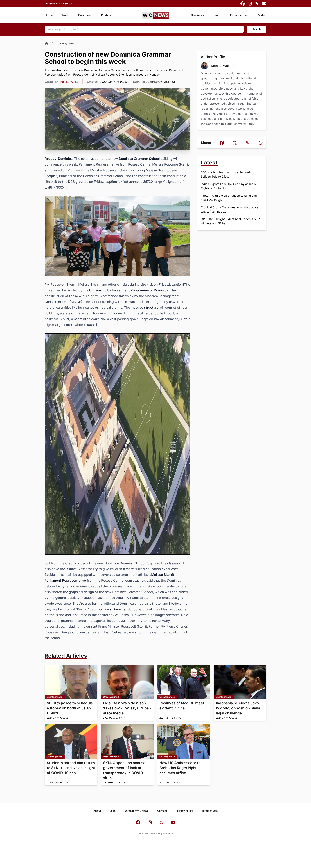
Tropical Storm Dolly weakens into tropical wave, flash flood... (230, 209)
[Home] (46, 43)
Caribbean (85, 15)
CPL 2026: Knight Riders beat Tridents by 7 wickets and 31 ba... (230, 221)
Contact (162, 810)
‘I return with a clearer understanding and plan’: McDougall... (229, 198)
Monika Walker (70, 81)
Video (262, 15)
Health (216, 15)
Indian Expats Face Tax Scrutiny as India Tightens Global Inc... (228, 186)
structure (151, 307)
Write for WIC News (137, 810)
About (97, 810)
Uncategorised (66, 43)
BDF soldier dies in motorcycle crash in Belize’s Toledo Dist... (227, 174)
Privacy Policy (184, 810)
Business (197, 15)
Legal (113, 810)
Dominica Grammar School (139, 159)
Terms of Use (210, 810)
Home (49, 15)
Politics (106, 15)
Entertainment (240, 15)
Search (256, 29)
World (65, 15)
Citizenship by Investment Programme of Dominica (128, 290)
